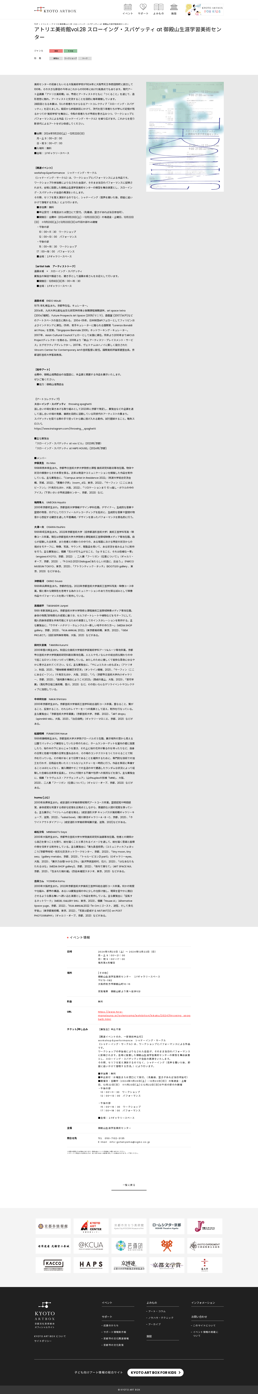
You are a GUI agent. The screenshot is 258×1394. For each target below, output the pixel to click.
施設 (174, 13)
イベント (128, 13)
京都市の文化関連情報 (116, 1338)
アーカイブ (154, 1324)
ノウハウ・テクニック (161, 1318)
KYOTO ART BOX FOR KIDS (153, 1372)
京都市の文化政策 (114, 1345)
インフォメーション (203, 1303)
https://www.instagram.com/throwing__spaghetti (65, 428)
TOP (36, 24)
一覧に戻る (129, 1185)
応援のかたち (111, 1325)
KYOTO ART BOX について (50, 1336)
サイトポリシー (43, 1341)
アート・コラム (157, 1311)
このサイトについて (204, 1325)
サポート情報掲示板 (115, 1332)
